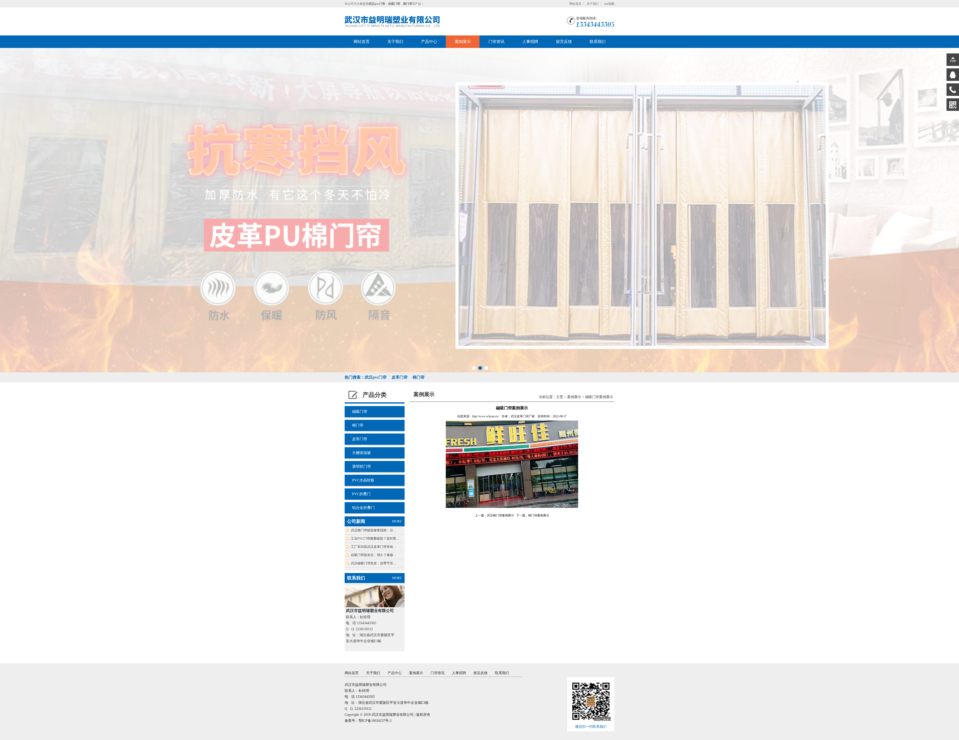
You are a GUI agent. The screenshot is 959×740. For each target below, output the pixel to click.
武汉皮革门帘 (520, 416)
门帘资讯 (496, 41)
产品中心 (429, 41)
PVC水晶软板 (363, 480)
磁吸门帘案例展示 (599, 397)
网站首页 (575, 3)
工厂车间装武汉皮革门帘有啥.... (373, 547)
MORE (397, 521)
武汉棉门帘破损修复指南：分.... (373, 530)
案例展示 (463, 41)
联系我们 (598, 41)
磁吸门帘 (359, 412)
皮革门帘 (359, 439)
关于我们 (593, 3)
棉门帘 (357, 425)
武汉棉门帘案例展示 (500, 515)
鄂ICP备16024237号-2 (375, 721)
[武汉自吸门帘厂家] (393, 21)
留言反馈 (564, 41)
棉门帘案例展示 (538, 515)
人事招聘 (530, 41)
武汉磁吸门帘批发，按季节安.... (373, 563)
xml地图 (609, 3)
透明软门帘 (361, 466)
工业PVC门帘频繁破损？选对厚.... (375, 538)
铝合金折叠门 (363, 508)
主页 (559, 397)
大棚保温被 (361, 453)
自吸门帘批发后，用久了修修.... (373, 555)
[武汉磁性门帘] (479, 210)
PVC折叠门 (361, 494)
